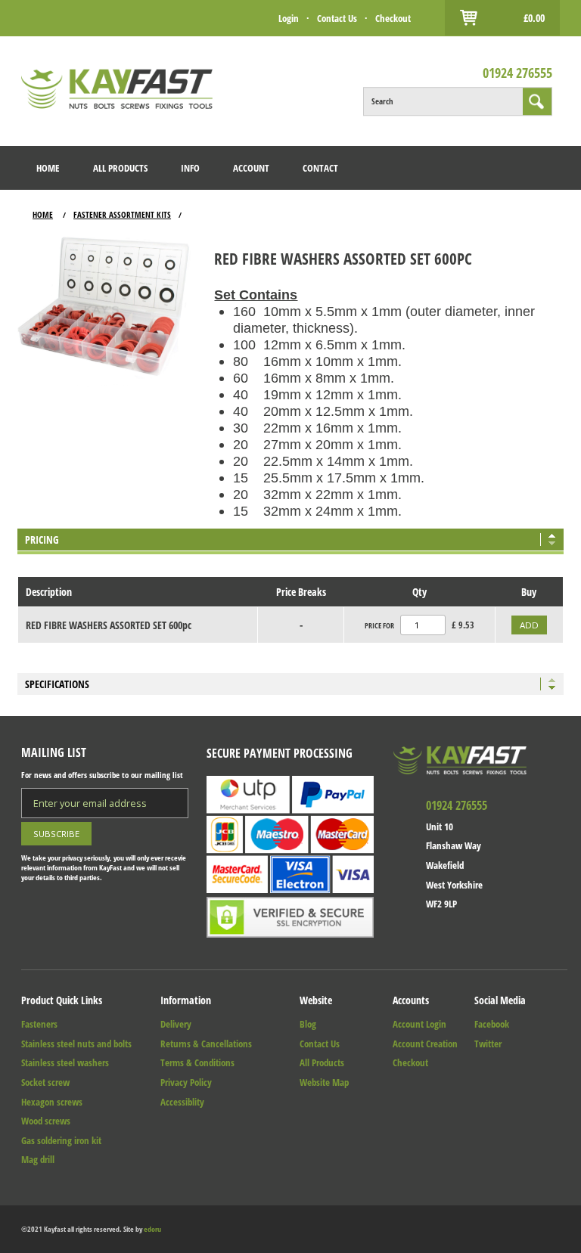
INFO (190, 168)
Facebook (491, 1024)
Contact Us (337, 18)
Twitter (488, 1043)
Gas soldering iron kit (61, 1140)
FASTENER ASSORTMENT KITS (122, 214)
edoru (152, 1229)
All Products (322, 1062)
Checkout (393, 18)
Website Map (324, 1082)
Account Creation (425, 1043)
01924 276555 (517, 73)
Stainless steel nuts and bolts (76, 1043)
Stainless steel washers (65, 1062)
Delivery (175, 1024)
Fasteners (39, 1024)
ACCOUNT (251, 168)
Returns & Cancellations (206, 1043)
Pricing (42, 539)
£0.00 (534, 18)
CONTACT (320, 168)
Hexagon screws (51, 1102)
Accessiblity (182, 1102)
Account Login (419, 1024)
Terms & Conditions (197, 1062)
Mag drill (37, 1159)
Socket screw (45, 1082)
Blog (308, 1024)
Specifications (57, 684)
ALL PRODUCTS (120, 168)
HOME (48, 168)
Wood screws (45, 1120)
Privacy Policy (186, 1082)
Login (288, 18)
